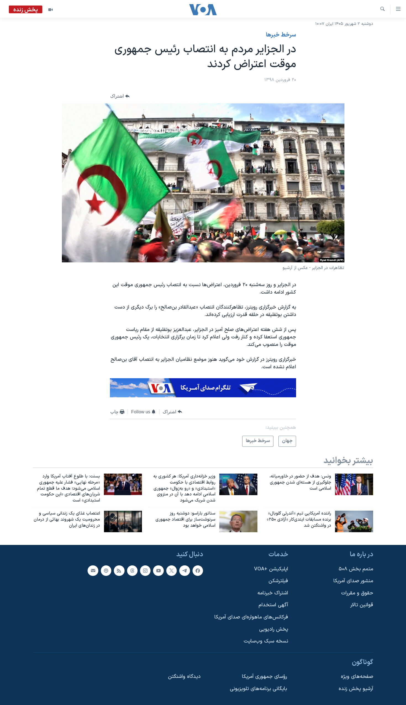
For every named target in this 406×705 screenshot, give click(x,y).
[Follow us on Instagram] (145, 570)
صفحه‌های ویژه (357, 676)
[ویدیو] (50, 10)
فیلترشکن (278, 581)
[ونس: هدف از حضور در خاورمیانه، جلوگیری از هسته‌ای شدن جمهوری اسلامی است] (354, 484)
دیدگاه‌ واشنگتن (184, 676)
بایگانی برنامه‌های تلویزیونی (258, 689)
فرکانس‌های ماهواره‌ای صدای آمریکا (251, 617)
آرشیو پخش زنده (356, 689)
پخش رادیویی (273, 629)
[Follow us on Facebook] (198, 570)
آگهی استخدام (273, 605)
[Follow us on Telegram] (184, 570)
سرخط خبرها (281, 35)
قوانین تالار (361, 605)
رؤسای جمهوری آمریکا (264, 676)
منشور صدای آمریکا (353, 581)
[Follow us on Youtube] (158, 570)
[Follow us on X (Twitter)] (171, 570)
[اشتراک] (93, 570)
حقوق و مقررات (357, 593)
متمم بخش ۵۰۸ (356, 569)
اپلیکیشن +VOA (271, 569)
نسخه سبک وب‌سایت (266, 641)
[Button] (120, 96)
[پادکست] (106, 570)
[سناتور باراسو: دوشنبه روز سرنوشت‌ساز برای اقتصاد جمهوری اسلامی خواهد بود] (238, 521)
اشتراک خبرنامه (272, 593)
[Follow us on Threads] (132, 570)
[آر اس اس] (119, 570)
